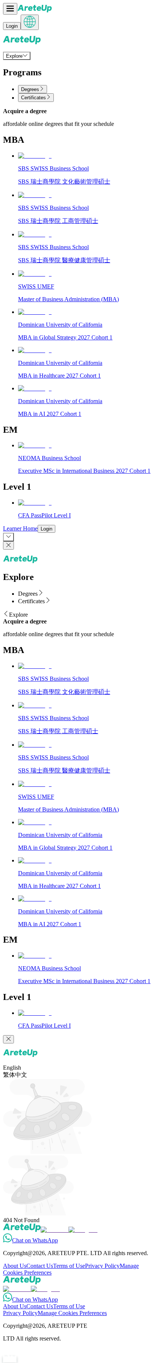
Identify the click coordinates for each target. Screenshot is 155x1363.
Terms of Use (69, 1266)
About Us (14, 1266)
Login (12, 26)
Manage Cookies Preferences (72, 1313)
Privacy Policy (102, 1266)
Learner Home (20, 528)
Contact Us (39, 1266)
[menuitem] (16, 56)
